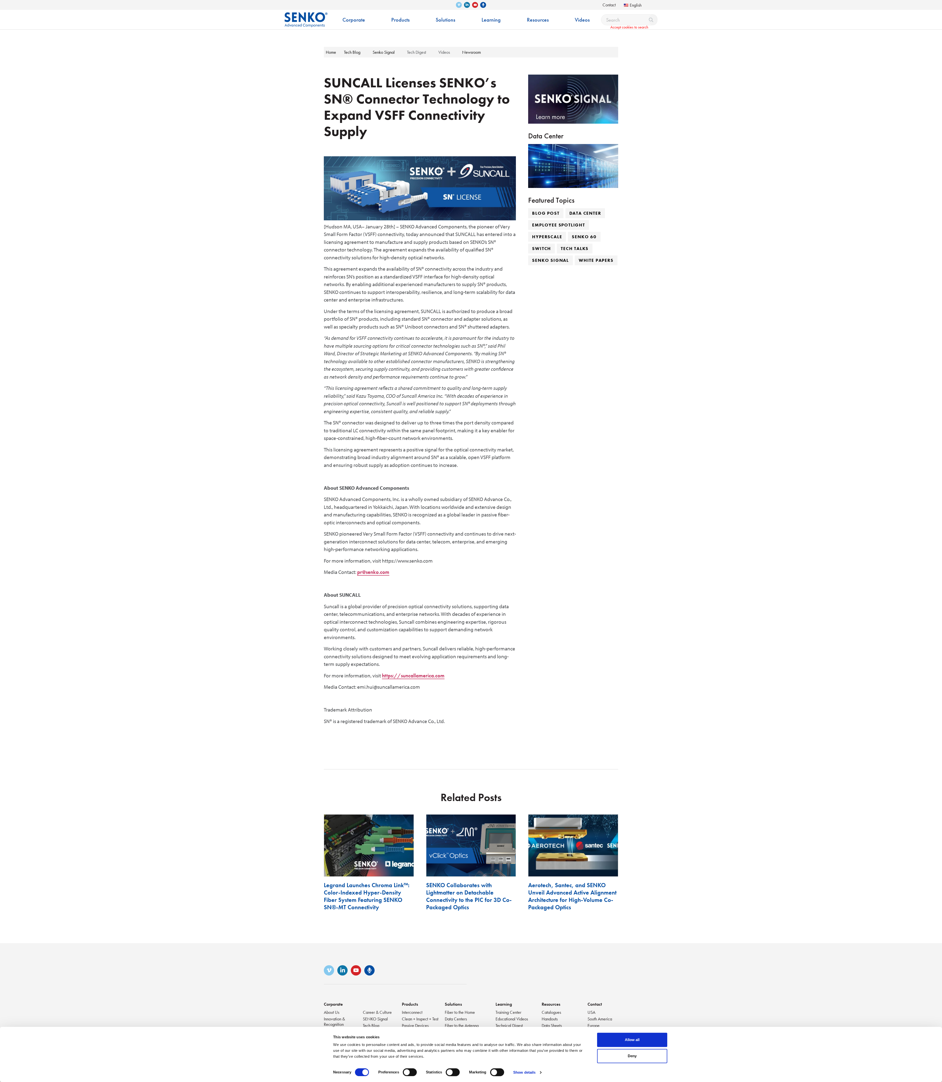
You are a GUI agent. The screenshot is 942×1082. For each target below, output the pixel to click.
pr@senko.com (373, 572)
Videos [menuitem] (582, 19)
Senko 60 (584, 236)
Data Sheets (552, 1025)
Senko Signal (550, 260)
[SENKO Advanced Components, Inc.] (306, 16)
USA (591, 1012)
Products (410, 1004)
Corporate (333, 1004)
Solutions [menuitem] (445, 19)
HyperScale (547, 236)
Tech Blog (371, 1025)
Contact (609, 5)
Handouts (550, 1019)
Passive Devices (415, 1025)
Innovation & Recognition (334, 1021)
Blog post (545, 213)
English (635, 5)
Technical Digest (509, 1025)
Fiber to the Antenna (462, 1025)
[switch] (410, 1072)
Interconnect (412, 1012)
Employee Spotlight (558, 225)
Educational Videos (512, 1019)
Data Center (585, 213)
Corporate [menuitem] (353, 19)
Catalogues (551, 1012)
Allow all (632, 1040)
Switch (541, 248)
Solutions (453, 1004)
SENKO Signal (375, 1019)
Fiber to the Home (460, 1012)
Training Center (508, 1012)
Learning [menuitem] (491, 19)
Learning (504, 1004)
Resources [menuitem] (538, 19)
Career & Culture (377, 1012)
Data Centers (456, 1019)
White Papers (596, 260)
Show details (524, 1072)
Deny (632, 1056)
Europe (594, 1025)
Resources (551, 1004)
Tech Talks (575, 248)
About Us (331, 1012)
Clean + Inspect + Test (420, 1019)
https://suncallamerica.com (413, 675)
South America (600, 1019)
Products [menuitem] (400, 19)
